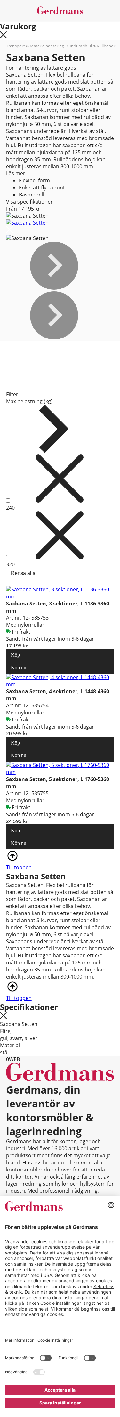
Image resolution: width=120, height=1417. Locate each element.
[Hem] (60, 10)
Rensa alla (23, 573)
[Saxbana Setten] (27, 222)
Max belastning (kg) (29, 401)
